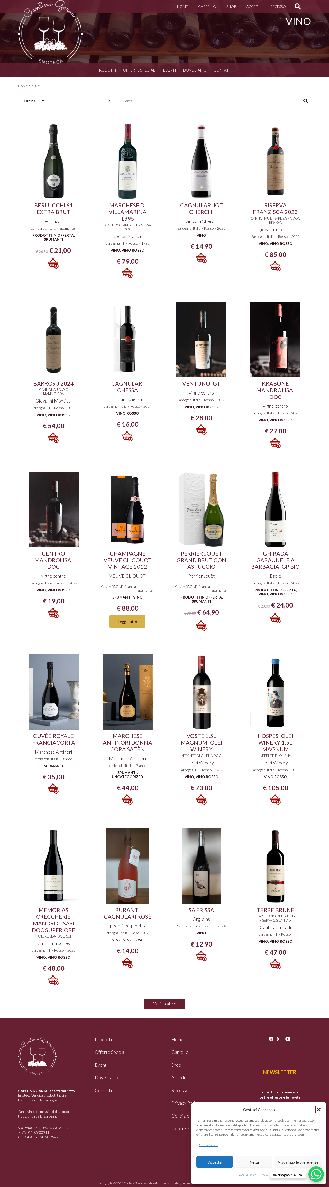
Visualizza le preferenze (298, 1162)
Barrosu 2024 (53, 383)
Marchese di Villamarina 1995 (128, 212)
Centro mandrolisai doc (53, 560)
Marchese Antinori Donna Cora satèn (127, 743)
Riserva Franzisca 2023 (275, 208)
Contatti (223, 70)
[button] (318, 1109)
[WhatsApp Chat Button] (316, 1174)
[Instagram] (279, 1039)
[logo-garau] (50, 32)
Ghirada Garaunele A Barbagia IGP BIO (275, 560)
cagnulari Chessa (127, 387)
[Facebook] (271, 1039)
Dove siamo (195, 70)
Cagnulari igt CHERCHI (201, 208)
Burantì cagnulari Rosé (127, 913)
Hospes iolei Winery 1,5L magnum (275, 743)
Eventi (169, 70)
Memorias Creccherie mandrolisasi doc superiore (53, 920)
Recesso (179, 1090)
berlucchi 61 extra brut (53, 208)
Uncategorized (127, 776)
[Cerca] (305, 101)
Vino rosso (133, 250)
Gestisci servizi (208, 1145)
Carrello (179, 1052)
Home (23, 86)
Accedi (178, 1077)
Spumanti (53, 239)
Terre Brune (275, 910)
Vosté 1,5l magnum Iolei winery (201, 743)
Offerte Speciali (139, 70)
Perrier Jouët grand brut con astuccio (201, 560)
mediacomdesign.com (175, 1183)
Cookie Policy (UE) (190, 1128)
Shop (176, 1065)
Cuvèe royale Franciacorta (53, 739)
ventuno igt (201, 383)
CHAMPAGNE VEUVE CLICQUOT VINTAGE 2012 (128, 560)
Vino (115, 250)
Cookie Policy (247, 1174)
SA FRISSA (201, 910)
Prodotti (106, 70)
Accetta (215, 1162)
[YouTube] (287, 1039)
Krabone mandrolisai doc (275, 390)
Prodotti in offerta (53, 235)
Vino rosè (133, 940)
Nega (254, 1162)
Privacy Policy (268, 1174)
